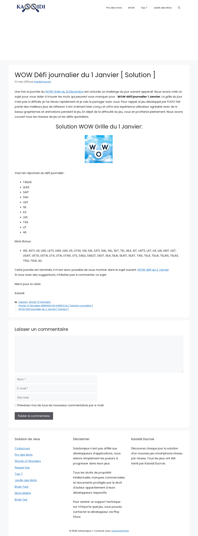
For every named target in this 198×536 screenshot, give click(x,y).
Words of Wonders (28, 461)
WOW (131, 7)
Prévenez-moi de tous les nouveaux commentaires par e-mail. (60, 405)
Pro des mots (114, 7)
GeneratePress (120, 530)
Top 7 (144, 7)
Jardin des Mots (162, 7)
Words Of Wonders (40, 302)
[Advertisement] (99, 38)
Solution (23, 302)
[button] (179, 7)
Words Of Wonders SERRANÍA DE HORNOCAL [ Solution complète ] (55, 305)
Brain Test (21, 487)
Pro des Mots (24, 455)
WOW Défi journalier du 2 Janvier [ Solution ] (43, 309)
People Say (22, 468)
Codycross (22, 448)
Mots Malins (23, 493)
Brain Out (21, 500)
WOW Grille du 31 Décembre (64, 92)
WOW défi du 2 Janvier (153, 270)
